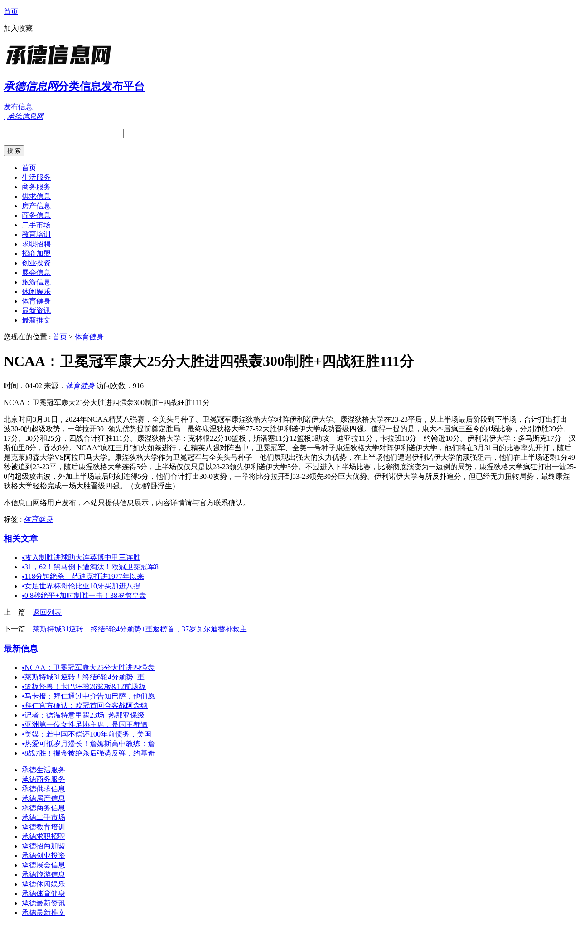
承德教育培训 (43, 827)
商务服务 (36, 187)
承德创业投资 (43, 855)
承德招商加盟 (43, 846)
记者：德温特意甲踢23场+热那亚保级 (83, 715)
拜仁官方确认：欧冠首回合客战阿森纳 (85, 705)
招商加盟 (36, 253)
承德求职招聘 (43, 836)
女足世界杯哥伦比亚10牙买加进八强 (81, 586)
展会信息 (36, 272)
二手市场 (36, 225)
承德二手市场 (43, 817)
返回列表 (47, 612)
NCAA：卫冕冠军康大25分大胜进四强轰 (88, 667)
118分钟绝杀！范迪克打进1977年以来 (83, 576)
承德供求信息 (43, 789)
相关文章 (21, 538)
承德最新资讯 (43, 903)
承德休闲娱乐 (43, 884)
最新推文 (36, 320)
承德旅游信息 (43, 874)
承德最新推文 (43, 912)
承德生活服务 (43, 770)
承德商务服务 (43, 779)
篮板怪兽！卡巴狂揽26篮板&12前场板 (84, 686)
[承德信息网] (60, 65)
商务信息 (36, 215)
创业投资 (36, 263)
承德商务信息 (43, 808)
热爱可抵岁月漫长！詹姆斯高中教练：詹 (88, 743)
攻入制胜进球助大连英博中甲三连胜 (81, 557)
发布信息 (18, 107)
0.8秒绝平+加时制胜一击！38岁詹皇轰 (84, 595)
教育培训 (36, 234)
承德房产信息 (43, 798)
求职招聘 (36, 244)
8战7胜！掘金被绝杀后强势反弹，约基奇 (88, 753)
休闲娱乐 (36, 291)
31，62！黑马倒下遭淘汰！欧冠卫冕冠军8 (90, 567)
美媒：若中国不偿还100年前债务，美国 (86, 734)
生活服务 (36, 177)
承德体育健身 (43, 893)
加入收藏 (18, 28)
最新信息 (21, 648)
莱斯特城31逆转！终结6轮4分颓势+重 (83, 677)
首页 (11, 11)
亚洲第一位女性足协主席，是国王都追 (85, 724)
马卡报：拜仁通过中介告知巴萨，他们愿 (88, 696)
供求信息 (36, 196)
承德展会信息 (43, 865)
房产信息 (36, 206)
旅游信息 (36, 282)
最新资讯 (36, 310)
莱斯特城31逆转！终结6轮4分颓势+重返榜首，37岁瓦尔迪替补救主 (140, 629)
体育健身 (36, 301)
